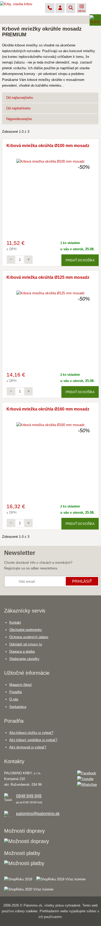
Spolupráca (17, 707)
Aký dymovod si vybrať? (27, 747)
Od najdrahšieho (18, 108)
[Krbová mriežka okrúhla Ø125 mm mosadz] (50, 293)
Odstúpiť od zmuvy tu (25, 644)
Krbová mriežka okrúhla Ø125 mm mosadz (47, 277)
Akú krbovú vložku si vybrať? (31, 733)
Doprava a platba (22, 651)
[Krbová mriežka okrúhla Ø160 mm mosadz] (50, 425)
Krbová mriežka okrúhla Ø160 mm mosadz (47, 409)
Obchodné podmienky (25, 630)
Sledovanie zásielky (24, 659)
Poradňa (15, 692)
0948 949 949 (28, 796)
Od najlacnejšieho (19, 98)
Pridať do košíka (80, 260)
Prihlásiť (82, 581)
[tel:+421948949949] (49, 8)
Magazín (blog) (20, 685)
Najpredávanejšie (19, 119)
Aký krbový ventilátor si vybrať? (33, 740)
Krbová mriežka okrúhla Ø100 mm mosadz (47, 145)
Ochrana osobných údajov (28, 637)
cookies (32, 911)
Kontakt (15, 622)
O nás (13, 699)
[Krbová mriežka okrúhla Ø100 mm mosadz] (50, 161)
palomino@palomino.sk (38, 813)
